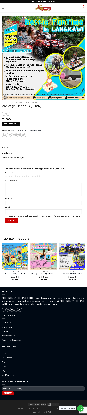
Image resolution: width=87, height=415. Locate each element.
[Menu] (3, 7)
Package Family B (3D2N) (14, 274)
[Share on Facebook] (8, 135)
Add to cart (11, 124)
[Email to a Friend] (16, 135)
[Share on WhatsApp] (4, 135)
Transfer (5, 331)
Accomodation (8, 336)
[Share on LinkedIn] (24, 135)
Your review (11, 181)
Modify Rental (8, 375)
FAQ (4, 371)
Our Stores (7, 358)
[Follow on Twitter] (12, 310)
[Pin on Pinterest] (20, 135)
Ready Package (17, 102)
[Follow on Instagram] (8, 310)
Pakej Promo (32, 102)
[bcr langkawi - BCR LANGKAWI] (43, 8)
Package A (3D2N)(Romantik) (43, 274)
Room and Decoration (12, 340)
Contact (5, 366)
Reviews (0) (7, 147)
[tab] (7, 147)
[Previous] (2, 265)
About (4, 353)
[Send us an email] (16, 310)
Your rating (10, 173)
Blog (4, 362)
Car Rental (6, 323)
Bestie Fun (14, 130)
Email (8, 207)
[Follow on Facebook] (4, 310)
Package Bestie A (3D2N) (72, 274)
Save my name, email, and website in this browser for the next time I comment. (44, 216)
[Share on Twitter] (12, 135)
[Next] (85, 265)
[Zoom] (4, 97)
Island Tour (7, 327)
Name (8, 199)
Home (4, 102)
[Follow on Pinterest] (20, 310)
